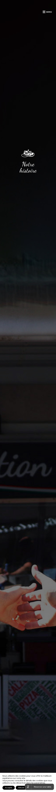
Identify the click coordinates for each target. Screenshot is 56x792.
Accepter (8, 788)
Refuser (21, 788)
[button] (47, 12)
